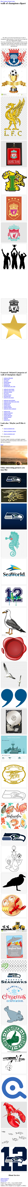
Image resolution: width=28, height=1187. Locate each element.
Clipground (8, 1182)
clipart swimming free (9, 428)
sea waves (6, 393)
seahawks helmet (8, 392)
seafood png (7, 420)
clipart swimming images (10, 431)
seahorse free (7, 411)
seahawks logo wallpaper (10, 408)
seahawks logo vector (9, 390)
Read (2, 444)
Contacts (5, 1)
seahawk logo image (9, 397)
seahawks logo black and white (11, 401)
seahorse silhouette (8, 378)
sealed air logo (7, 414)
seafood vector (7, 403)
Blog (2, 1)
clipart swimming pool (9, 434)
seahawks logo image (9, 389)
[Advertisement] (14, 21)
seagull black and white (9, 386)
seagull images (7, 406)
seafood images (7, 394)
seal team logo (7, 396)
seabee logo (6, 379)
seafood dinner (7, 382)
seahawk (6, 418)
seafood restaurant (8, 413)
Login (13, 1)
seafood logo (7, 404)
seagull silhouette (8, 415)
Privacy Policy (4, 1180)
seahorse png (7, 385)
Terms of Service (5, 1178)
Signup (9, 1)
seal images (6, 383)
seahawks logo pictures (9, 400)
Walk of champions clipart (7, 64)
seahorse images (8, 407)
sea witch (6, 381)
